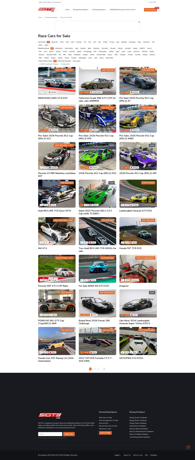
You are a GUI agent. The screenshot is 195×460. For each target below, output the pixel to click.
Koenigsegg (87, 51)
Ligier (117, 51)
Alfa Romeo (58, 48)
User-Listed (76, 61)
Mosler (92, 54)
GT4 (99, 42)
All (48, 42)
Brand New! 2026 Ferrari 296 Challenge (94, 322)
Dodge (135, 48)
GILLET (51, 51)
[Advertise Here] (139, 22)
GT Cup (112, 42)
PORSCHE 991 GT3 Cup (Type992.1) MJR (51, 322)
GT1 (85, 42)
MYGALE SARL (101, 54)
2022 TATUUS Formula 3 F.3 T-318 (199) (96, 360)
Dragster (124, 285)
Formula (78, 42)
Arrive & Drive (103, 423)
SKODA (46, 58)
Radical (145, 54)
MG (60, 54)
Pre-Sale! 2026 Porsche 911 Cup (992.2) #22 (55, 137)
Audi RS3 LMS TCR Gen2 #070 (54, 210)
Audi (76, 48)
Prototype (132, 42)
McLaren (41, 54)
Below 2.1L (55, 42)
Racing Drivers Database (138, 420)
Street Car (146, 42)
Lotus (129, 51)
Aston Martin (69, 48)
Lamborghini (102, 51)
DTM (72, 42)
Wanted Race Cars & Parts (108, 426)
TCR (153, 42)
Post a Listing (150, 9)
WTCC (40, 45)
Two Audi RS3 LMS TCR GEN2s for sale (97, 250)
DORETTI (142, 48)
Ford (45, 51)
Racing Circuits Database (138, 418)
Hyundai (72, 51)
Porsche (137, 54)
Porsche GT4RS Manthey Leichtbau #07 (56, 175)
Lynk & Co (137, 51)
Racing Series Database (137, 426)
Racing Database (99, 9)
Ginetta (58, 51)
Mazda (152, 51)
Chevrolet (105, 48)
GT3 (94, 42)
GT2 (89, 42)
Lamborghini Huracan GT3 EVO (135, 210)
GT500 (105, 42)
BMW (89, 48)
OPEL (116, 54)
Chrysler (113, 48)
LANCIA (111, 51)
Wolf (95, 58)
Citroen (120, 48)
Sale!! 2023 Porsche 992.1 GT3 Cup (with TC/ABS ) (95, 212)
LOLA (123, 51)
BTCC (61, 42)
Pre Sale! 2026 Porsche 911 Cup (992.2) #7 (136, 99)
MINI (64, 54)
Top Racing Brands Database (139, 437)
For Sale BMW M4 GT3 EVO (94, 285)
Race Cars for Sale (66, 17)
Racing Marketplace (80, 9)
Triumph (73, 58)
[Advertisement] (99, 392)
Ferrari (149, 48)
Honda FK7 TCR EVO (130, 248)
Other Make (109, 58)
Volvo (90, 58)
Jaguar (79, 51)
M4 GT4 (42, 248)
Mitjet (70, 54)
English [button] (117, 455)
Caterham (96, 48)
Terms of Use (137, 455)
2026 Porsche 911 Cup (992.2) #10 (97, 173)
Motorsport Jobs (105, 429)
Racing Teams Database (138, 423)
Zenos (101, 58)
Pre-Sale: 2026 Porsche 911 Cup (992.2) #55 (96, 137)
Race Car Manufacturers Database (141, 431)
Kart (118, 42)
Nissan (110, 54)
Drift (67, 42)
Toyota (67, 58)
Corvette (128, 48)
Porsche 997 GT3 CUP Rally (53, 285)
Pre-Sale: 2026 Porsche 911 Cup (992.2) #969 (136, 137)
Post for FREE (105, 433)
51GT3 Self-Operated (64, 61)
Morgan (85, 54)
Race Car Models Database (138, 434)
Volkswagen (82, 58)
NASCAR (124, 42)
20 (104, 369)
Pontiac (130, 54)
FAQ (146, 455)
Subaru (53, 58)
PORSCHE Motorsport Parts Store (122, 9)
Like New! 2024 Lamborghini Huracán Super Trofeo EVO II (134, 322)
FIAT (40, 51)
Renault (152, 54)
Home (67, 9)
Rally (139, 42)
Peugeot (123, 54)
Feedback (153, 455)
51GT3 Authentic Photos (49, 64)
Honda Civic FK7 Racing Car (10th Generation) (56, 360)
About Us (127, 455)
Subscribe (69, 434)
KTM (95, 51)
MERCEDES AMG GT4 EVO (52, 98)
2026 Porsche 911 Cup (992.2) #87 (138, 173)
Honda (65, 51)
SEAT (40, 58)
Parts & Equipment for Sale (108, 420)
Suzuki (60, 58)
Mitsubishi (77, 54)
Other (46, 45)
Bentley (83, 48)
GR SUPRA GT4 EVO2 (131, 358)
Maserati (144, 51)
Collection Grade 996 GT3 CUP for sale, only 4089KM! (97, 99)
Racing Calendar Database (138, 429)
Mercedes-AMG (51, 54)
